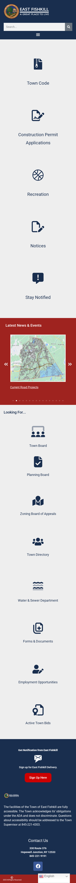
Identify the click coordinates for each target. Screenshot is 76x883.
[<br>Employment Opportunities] (38, 669)
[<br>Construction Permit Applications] (38, 115)
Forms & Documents (38, 641)
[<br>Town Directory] (38, 541)
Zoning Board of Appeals (38, 514)
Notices (38, 245)
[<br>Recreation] (38, 175)
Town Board (38, 446)
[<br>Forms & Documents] (38, 628)
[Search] (68, 27)
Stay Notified (38, 297)
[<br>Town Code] (38, 64)
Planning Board (38, 475)
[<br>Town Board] (38, 431)
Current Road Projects (24, 387)
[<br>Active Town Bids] (38, 710)
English (49, 876)
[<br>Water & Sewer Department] (38, 585)
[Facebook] (38, 866)
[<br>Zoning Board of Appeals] (38, 500)
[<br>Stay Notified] (38, 278)
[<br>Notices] (38, 226)
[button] (38, 34)
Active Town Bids (38, 723)
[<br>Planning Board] (38, 461)
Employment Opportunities (38, 682)
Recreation (38, 194)
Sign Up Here (38, 777)
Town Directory (38, 555)
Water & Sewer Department (38, 600)
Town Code (38, 83)
